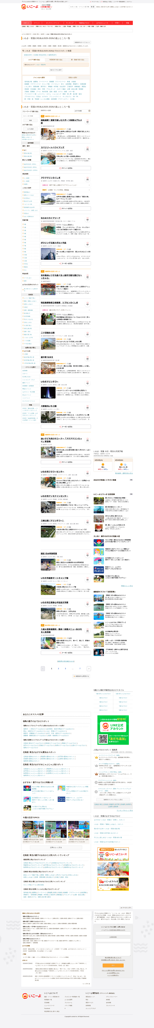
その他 (72, 99)
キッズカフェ (67, 96)
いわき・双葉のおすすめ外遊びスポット (107, 842)
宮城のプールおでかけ (46, 745)
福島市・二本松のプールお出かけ (34, 729)
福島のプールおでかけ (30, 747)
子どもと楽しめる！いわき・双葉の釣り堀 (108, 837)
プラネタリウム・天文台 (33, 96)
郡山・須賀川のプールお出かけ (33, 731)
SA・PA (75, 96)
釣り (62, 84)
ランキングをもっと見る (125, 810)
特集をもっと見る (127, 586)
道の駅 (75, 94)
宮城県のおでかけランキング (73, 865)
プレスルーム (68, 1002)
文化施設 (33, 89)
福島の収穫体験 (62, 923)
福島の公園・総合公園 (79, 928)
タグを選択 (30, 129)
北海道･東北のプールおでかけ (33, 743)
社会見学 (63, 86)
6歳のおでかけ (103, 706)
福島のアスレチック (66, 928)
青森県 (111, 804)
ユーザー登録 (26, 957)
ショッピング (56, 94)
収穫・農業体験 (40, 877)
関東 (37, 26)
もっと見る (85, 983)
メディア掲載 (68, 1005)
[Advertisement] (65, 545)
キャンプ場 (45, 84)
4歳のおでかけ (103, 702)
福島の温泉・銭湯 (28, 940)
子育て (117, 23)
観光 (80, 94)
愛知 (59, 26)
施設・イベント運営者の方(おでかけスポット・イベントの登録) (51, 957)
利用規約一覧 (48, 999)
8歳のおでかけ (103, 710)
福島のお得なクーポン (29, 928)
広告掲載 (46, 1002)
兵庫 (84, 26)
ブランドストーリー (111, 996)
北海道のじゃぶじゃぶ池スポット (34, 769)
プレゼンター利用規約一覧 (72, 996)
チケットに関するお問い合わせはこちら (113, 970)
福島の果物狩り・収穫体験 (30, 942)
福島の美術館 (74, 935)
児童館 (27, 91)
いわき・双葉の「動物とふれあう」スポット (108, 824)
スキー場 (71, 91)
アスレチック (51, 89)
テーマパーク (43, 81)
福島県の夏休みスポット (31, 761)
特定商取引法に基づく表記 (51, 1011)
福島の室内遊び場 (42, 935)
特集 (127, 23)
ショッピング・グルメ (28, 379)
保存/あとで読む (107, 1)
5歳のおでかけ (123, 702)
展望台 (84, 86)
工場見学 (70, 86)
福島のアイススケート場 (51, 940)
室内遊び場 (28, 81)
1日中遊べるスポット (127, 7)
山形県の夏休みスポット (66, 759)
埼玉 (51, 26)
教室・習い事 (67, 94)
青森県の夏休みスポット (49, 756)
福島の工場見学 (27, 923)
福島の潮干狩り (63, 940)
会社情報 (108, 1002)
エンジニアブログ (91, 1008)
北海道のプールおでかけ (53, 743)
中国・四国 (91, 26)
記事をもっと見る (56, 847)
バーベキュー (55, 84)
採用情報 (88, 1005)
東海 (56, 26)
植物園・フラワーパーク (33, 84)
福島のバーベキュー (46, 918)
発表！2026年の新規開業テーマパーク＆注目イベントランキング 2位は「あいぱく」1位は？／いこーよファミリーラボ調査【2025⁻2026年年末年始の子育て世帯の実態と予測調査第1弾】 (60, 978)
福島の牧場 (64, 918)
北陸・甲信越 (67, 26)
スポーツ (24, 373)
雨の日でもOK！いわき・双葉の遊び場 (107, 828)
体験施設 (77, 86)
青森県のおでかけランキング (33, 865)
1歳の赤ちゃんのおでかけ (123, 693)
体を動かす (50, 877)
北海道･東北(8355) (40, 55)
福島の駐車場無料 (54, 928)
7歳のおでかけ (123, 706)
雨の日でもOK (105, 7)
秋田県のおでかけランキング (33, 867)
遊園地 (35, 81)
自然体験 (24, 370)
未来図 (108, 999)
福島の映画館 (52, 935)
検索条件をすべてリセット (82, 42)
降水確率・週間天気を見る (124, 473)
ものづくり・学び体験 (28, 392)
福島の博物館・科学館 (63, 935)
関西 (74, 26)
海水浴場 (45, 91)
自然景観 (68, 84)
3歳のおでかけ (123, 698)
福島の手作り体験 (38, 923)
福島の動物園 (35, 918)
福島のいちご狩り (74, 940)
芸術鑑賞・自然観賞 (28, 386)
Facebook (47, 1008)
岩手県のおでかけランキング (53, 865)
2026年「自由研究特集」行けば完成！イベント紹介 (30, 419)
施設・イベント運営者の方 (51, 996)
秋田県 (128, 804)
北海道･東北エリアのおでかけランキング (37, 863)
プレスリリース (110, 1005)
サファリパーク (60, 81)
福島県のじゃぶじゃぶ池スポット (34, 775)
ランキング (69, 23)
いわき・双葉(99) (41, 64)
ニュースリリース (49, 1005)
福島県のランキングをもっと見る (113, 799)
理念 (87, 999)
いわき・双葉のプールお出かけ (55, 731)
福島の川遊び (26, 930)
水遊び (57, 877)
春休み (98, 7)
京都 (81, 26)
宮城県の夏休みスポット (31, 759)
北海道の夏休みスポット (31, 756)
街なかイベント (26, 395)
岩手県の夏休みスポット (66, 756)
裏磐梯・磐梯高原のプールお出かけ (35, 735)
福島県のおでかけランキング (73, 867)
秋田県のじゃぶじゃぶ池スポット (34, 773)
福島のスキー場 (38, 940)
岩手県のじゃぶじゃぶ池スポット (34, 771)
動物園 (51, 81)
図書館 (32, 91)
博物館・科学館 (53, 86)
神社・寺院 (41, 89)
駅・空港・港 (29, 99)
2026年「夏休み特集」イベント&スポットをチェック (30, 409)
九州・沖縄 (99, 26)
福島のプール (72, 918)
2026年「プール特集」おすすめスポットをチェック (30, 414)
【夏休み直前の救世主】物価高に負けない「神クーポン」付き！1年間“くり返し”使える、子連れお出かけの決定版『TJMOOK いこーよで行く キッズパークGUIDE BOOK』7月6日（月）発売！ (61, 971)
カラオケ (45, 96)
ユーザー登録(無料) (119, 1)
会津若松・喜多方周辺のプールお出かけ (60, 729)
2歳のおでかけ (103, 698)
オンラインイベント (52, 23)
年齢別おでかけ (84, 23)
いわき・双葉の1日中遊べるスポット (106, 833)
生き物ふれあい (26, 376)
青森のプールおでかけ (69, 743)
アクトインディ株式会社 (107, 993)
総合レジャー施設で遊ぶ (31, 875)
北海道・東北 (25, 26)
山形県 (110, 806)
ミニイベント (26, 398)
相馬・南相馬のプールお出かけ (58, 735)
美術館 (27, 89)
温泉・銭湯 (53, 91)
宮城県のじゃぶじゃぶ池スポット (58, 771)
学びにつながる (62, 875)
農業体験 (36, 86)
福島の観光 (80, 918)
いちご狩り (28, 86)
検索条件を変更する (82, 676)
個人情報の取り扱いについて (113, 957)
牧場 (68, 81)
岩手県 (117, 804)
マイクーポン (95, 1)
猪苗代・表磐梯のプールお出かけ (34, 733)
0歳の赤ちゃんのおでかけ (103, 693)
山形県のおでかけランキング (53, 867)
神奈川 (44, 26)
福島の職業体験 (72, 923)
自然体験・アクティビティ (60, 99)
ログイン (129, 1)
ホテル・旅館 (62, 91)
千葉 (48, 26)
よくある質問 (68, 999)
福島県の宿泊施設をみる (66, 661)
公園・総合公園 (72, 89)
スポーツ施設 (61, 89)
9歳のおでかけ (123, 710)
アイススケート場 (30, 94)
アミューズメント (55, 96)
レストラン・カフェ (44, 94)
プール (38, 91)
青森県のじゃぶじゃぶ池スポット (58, 769)
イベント (37, 23)
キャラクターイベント (28, 401)
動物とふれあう (115, 7)
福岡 (104, 26)
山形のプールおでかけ (78, 745)
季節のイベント (26, 389)
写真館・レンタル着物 (42, 99)
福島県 (116, 806)
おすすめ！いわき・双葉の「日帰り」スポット (109, 820)
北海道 (32, 26)
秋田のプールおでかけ (62, 745)
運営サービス (89, 1002)
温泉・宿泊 (64, 877)
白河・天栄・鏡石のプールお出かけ (58, 733)
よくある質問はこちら (113, 973)
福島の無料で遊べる (42, 928)
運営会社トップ (90, 996)
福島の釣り (56, 918)
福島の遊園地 (26, 918)
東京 (40, 26)
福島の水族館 (83, 935)
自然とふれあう (28, 877)
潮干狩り (44, 86)
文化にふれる (72, 875)
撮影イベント (26, 383)
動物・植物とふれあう (48, 875)
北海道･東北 (98, 804)
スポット (26, 23)
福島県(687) (52, 55)
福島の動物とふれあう (50, 923)
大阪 (77, 26)
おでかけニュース (102, 23)
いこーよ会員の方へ (113, 975)
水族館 (73, 81)
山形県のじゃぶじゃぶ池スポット (58, 773)
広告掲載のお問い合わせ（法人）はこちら (113, 960)
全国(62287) (28, 55)
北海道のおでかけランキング (61, 863)
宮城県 (123, 804)
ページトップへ (126, 907)
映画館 (81, 89)
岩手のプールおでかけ (30, 745)
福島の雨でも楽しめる (29, 935)
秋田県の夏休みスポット (49, 759)
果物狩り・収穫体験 (79, 84)
